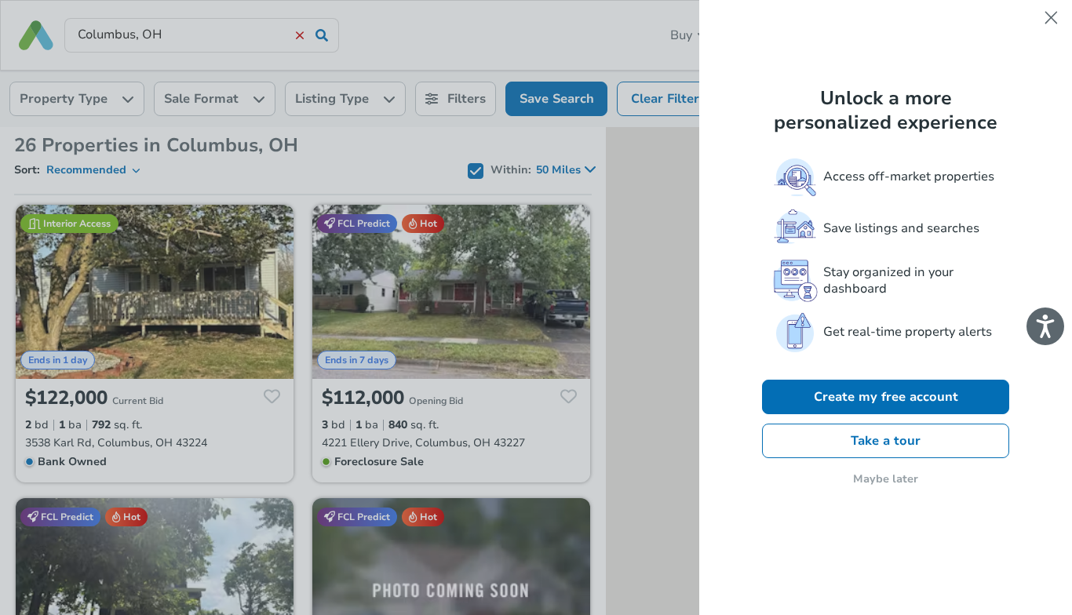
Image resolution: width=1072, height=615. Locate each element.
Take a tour (886, 440)
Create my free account (886, 397)
